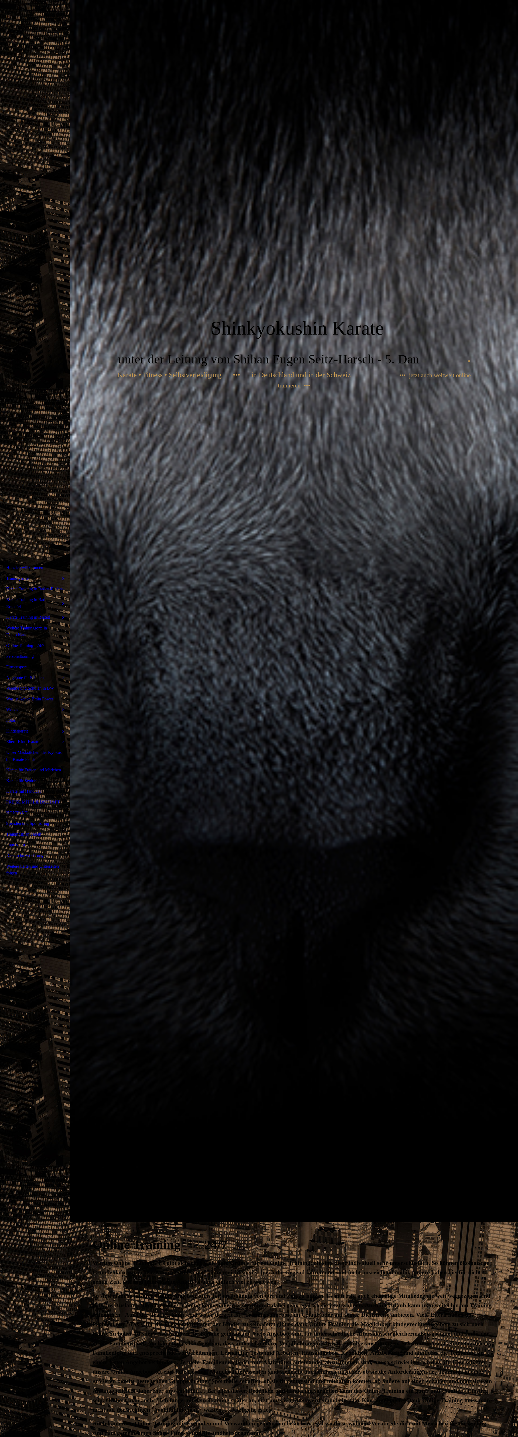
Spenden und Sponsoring (27, 823)
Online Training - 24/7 (25, 645)
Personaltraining (20, 656)
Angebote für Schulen (25, 677)
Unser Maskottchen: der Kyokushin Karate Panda (34, 756)
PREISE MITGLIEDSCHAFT (33, 802)
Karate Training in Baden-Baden (34, 589)
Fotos (11, 720)
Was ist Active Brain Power (29, 699)
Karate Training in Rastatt (28, 617)
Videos (12, 709)
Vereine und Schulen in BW (30, 688)
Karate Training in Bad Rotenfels (25, 603)
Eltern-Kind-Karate (22, 741)
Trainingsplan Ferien (23, 834)
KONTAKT (17, 813)
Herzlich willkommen (24, 567)
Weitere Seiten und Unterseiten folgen (32, 870)
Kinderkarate (17, 731)
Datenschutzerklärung (24, 855)
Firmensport (16, 667)
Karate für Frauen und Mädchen (33, 770)
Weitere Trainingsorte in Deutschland (26, 631)
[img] (294, 610)
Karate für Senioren (23, 780)
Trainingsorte (17, 578)
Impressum (15, 844)
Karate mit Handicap (24, 791)
